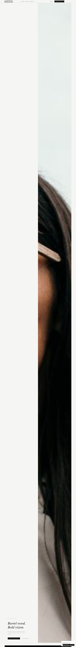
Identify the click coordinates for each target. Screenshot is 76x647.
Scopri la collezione (13, 638)
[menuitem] (23, 1)
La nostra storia (25, 638)
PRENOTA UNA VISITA (59, 1)
